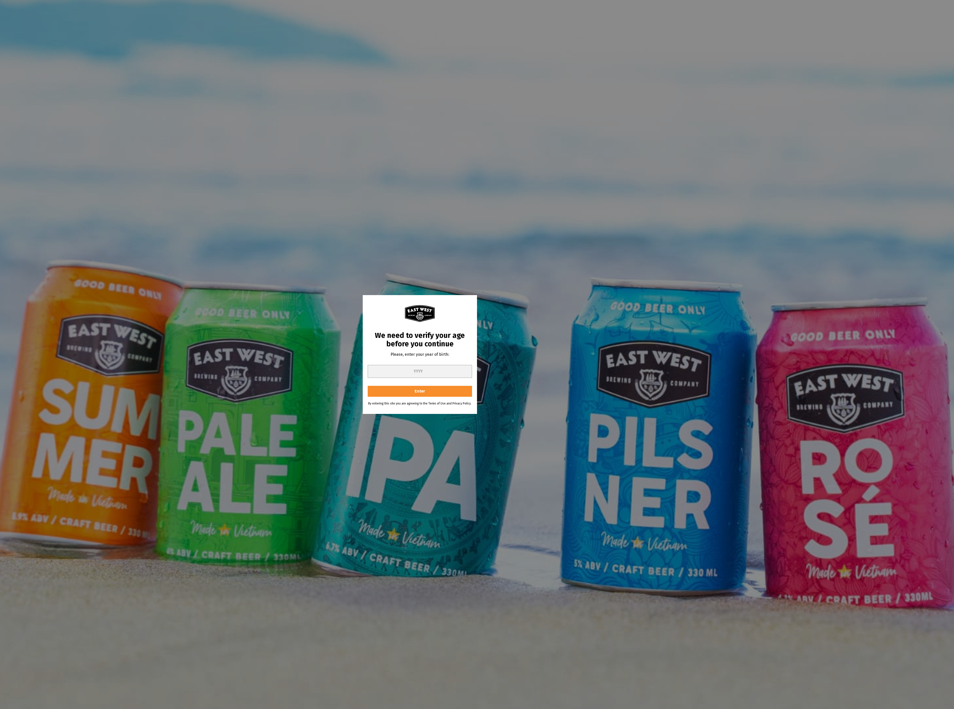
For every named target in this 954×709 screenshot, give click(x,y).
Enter (420, 391)
